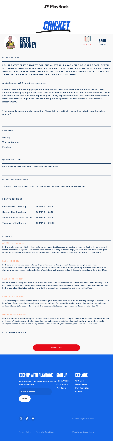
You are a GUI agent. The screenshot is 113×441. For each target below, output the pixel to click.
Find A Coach (63, 381)
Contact (79, 391)
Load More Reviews (14, 332)
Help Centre (81, 384)
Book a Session (57, 348)
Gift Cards (80, 381)
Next (24, 399)
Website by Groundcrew (83, 432)
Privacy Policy (25, 432)
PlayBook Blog (82, 388)
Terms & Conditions (45, 432)
